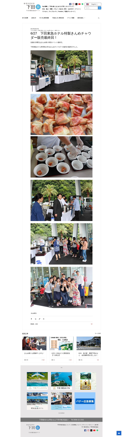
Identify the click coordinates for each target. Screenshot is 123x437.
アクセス (44, 11)
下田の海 (51, 6)
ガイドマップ (69, 6)
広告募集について (76, 424)
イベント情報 (70, 17)
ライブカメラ (52, 11)
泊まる (61, 9)
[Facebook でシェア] (31, 319)
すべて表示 (98, 333)
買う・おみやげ (68, 9)
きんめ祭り (34, 313)
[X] (76, 4)
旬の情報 (44, 6)
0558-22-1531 (79, 420)
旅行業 (96, 424)
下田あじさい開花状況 (58, 17)
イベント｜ (78, 9)
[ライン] (82, 4)
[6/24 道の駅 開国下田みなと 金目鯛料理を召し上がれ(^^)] (89, 343)
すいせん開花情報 (44, 17)
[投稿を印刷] (43, 319)
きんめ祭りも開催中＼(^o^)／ (34, 353)
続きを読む (80, 17)
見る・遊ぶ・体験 (47, 9)
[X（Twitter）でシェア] (35, 319)
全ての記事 (25, 17)
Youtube (60, 11)
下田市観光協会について (63, 424)
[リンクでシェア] (39, 319)
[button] (98, 18)
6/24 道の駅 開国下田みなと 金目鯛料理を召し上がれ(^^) (88, 354)
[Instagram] (73, 4)
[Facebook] (70, 4)
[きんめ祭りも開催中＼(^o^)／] (34, 343)
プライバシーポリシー (88, 424)
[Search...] (99, 7)
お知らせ (33, 17)
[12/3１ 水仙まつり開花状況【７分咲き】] (61, 343)
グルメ (56, 9)
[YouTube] (79, 4)
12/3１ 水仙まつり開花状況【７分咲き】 (60, 354)
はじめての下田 (60, 6)
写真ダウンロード (70, 11)
